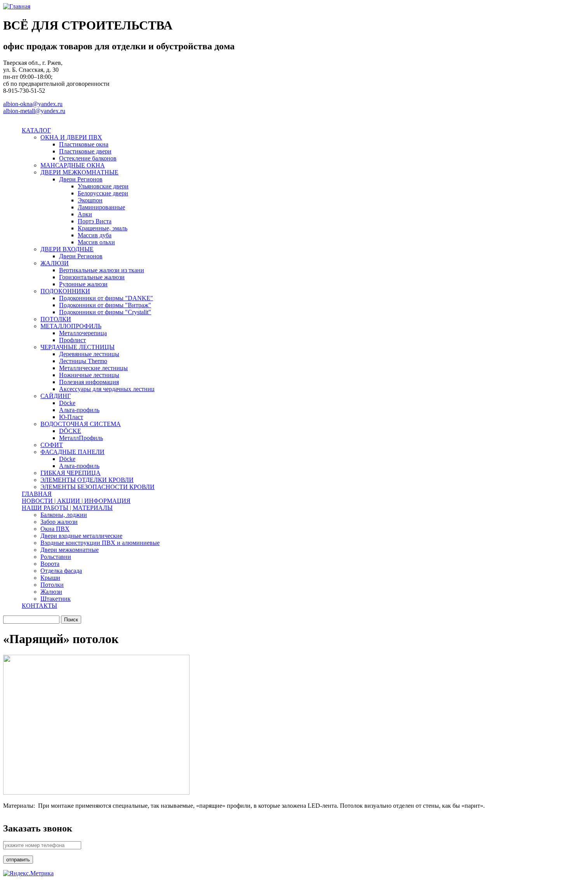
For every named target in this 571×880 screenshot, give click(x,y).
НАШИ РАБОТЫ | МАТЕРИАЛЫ (67, 507)
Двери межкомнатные (69, 549)
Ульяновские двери (103, 186)
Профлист (72, 340)
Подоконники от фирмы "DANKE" (106, 298)
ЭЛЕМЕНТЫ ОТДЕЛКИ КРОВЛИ (87, 480)
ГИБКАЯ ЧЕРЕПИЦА (70, 473)
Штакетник (55, 598)
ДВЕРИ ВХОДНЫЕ (67, 249)
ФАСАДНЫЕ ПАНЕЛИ (72, 452)
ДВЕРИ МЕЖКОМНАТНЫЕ (79, 172)
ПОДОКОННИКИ (65, 291)
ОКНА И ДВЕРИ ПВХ (71, 137)
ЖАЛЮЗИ (54, 263)
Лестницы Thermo (83, 361)
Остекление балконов (88, 158)
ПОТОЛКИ (55, 319)
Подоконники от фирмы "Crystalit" (105, 312)
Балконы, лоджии (63, 514)
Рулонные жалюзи (83, 284)
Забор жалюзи (59, 521)
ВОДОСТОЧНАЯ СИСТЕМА (80, 424)
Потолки (52, 584)
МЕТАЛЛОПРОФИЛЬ (70, 326)
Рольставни (55, 556)
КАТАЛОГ (36, 130)
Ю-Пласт (71, 417)
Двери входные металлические (81, 535)
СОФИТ (51, 445)
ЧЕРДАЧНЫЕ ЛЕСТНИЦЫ (77, 347)
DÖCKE (70, 431)
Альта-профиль (79, 410)
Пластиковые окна (83, 144)
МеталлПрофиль (81, 438)
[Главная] (16, 6)
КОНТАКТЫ (39, 605)
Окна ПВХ (55, 528)
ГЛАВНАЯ (37, 493)
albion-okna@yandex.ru (33, 104)
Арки (85, 214)
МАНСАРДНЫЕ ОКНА (72, 165)
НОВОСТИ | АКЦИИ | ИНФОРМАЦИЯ (76, 500)
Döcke (67, 403)
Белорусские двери (103, 193)
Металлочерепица (83, 333)
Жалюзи (51, 591)
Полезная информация (89, 382)
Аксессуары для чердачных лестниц (107, 389)
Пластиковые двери (85, 151)
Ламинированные (101, 207)
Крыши (50, 577)
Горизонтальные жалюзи (92, 277)
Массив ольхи (96, 242)
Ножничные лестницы (89, 375)
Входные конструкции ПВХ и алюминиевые (100, 542)
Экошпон (90, 200)
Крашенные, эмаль (102, 228)
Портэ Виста (94, 221)
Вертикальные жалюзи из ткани (101, 270)
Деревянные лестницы (89, 354)
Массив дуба (94, 235)
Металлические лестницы (93, 368)
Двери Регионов (81, 179)
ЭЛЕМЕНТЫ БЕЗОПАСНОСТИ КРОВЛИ (97, 486)
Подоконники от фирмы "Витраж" (105, 305)
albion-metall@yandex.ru (34, 111)
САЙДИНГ (55, 396)
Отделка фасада (61, 570)
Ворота (49, 563)
